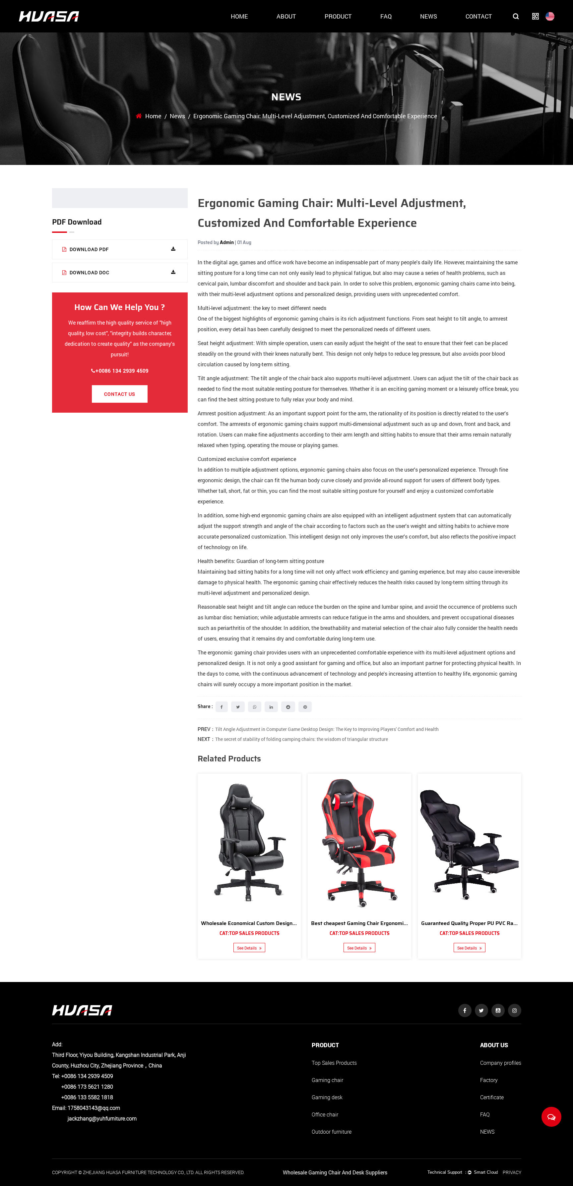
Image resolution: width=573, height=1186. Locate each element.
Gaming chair (327, 1080)
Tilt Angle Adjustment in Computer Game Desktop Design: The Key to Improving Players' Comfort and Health (327, 729)
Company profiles (500, 1062)
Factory (489, 1080)
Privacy (512, 1172)
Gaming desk (327, 1097)
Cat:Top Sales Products (250, 933)
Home (239, 16)
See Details (247, 948)
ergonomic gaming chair (236, 652)
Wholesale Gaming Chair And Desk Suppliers (335, 1172)
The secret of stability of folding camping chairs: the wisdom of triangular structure (301, 739)
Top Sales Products (334, 1062)
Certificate (492, 1097)
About (286, 16)
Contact (479, 16)
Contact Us (119, 394)
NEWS (487, 1131)
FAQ (386, 16)
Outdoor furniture (331, 1131)
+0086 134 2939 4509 (122, 370)
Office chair (325, 1114)
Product (338, 16)
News (428, 16)
